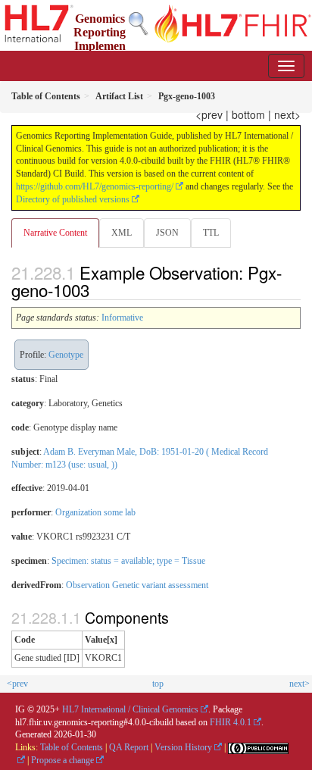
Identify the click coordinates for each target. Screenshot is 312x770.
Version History (183, 747)
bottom (248, 114)
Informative (122, 317)
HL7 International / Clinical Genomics (130, 709)
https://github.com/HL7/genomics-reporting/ (94, 186)
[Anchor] (97, 289)
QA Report (128, 747)
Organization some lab (95, 512)
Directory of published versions (72, 199)
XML (121, 232)
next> (287, 114)
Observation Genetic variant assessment (137, 585)
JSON (167, 232)
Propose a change (62, 760)
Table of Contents (71, 747)
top (158, 683)
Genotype (65, 354)
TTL (211, 232)
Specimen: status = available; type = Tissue (128, 561)
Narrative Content (55, 232)
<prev (209, 114)
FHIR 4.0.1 (230, 722)
